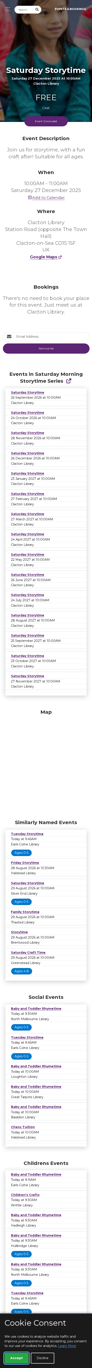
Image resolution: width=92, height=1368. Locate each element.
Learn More (67, 1346)
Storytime (19, 932)
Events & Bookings (70, 9)
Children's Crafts (25, 1195)
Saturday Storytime (27, 392)
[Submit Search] (37, 10)
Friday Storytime (25, 863)
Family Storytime (25, 912)
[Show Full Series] (69, 381)
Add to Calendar (48, 197)
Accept (16, 1358)
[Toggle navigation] (7, 9)
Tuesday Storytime (27, 834)
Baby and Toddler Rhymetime (36, 1009)
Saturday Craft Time (28, 952)
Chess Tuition (23, 1127)
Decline (42, 1358)
